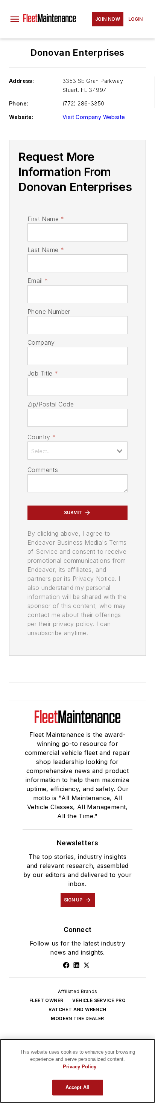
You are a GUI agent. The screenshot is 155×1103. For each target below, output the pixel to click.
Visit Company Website (93, 117)
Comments (42, 470)
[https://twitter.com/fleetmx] (86, 965)
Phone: (18, 103)
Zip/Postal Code (50, 404)
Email (37, 280)
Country (41, 437)
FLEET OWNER (46, 1000)
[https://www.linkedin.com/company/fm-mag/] (76, 965)
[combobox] (77, 451)
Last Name (45, 250)
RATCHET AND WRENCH (77, 1009)
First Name (45, 219)
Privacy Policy (79, 1066)
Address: (21, 81)
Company (41, 342)
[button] (14, 19)
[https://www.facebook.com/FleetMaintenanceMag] (66, 965)
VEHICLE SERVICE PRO (99, 1000)
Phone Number (48, 311)
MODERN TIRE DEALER (77, 1018)
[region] (77, 1071)
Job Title (42, 373)
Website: (21, 117)
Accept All (77, 1087)
